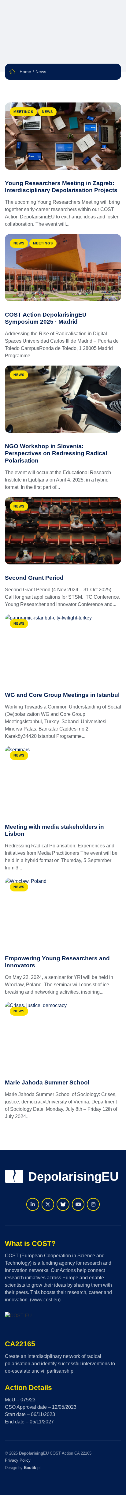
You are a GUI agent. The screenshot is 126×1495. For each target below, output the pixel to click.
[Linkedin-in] (32, 1204)
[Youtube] (78, 1204)
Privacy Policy (18, 1460)
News (47, 111)
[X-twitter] (48, 1204)
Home (25, 71)
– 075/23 (20, 1399)
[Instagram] (93, 1204)
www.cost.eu (45, 1299)
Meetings (23, 111)
